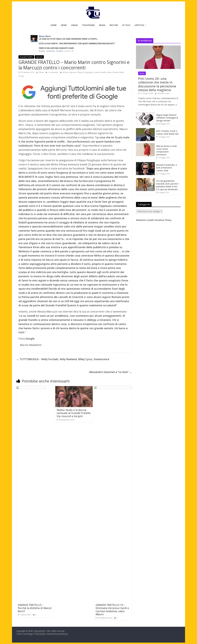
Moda (102, 25)
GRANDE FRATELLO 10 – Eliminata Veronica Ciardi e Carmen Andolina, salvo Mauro (112, 609)
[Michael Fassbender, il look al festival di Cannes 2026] (145, 163)
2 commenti (53, 72)
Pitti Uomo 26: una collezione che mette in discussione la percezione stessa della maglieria (157, 84)
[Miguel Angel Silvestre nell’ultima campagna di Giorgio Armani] (145, 113)
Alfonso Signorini (69, 72)
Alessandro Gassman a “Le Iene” (110, 372)
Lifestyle (139, 25)
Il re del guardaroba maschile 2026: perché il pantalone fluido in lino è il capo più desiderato (167, 185)
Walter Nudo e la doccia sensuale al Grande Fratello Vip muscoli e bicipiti (74, 413)
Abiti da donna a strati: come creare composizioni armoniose (166, 150)
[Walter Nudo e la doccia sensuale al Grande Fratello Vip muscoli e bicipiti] (74, 387)
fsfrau (41, 72)
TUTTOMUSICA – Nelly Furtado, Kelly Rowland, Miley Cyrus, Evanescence (62, 359)
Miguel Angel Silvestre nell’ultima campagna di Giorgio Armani (167, 118)
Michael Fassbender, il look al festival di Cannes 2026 (166, 168)
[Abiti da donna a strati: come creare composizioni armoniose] (145, 144)
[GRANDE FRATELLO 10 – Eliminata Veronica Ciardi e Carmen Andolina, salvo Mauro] (113, 387)
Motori (114, 25)
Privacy (168, 220)
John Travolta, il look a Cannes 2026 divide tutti (167, 132)
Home (54, 25)
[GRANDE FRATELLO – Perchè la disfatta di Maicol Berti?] (31, 387)
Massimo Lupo (164, 93)
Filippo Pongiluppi (84, 72)
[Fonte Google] (74, 92)
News (64, 25)
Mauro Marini (112, 72)
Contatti (150, 220)
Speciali (39, 57)
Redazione (141, 220)
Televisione (88, 25)
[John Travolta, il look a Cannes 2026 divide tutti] (145, 129)
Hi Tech (126, 25)
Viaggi (74, 25)
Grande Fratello (26, 57)
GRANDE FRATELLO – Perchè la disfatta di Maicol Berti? (34, 608)
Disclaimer (159, 220)
